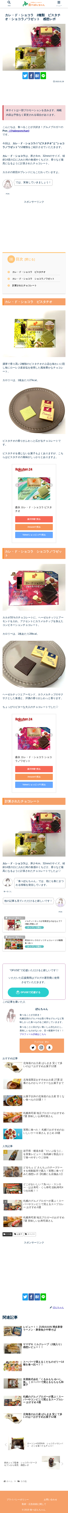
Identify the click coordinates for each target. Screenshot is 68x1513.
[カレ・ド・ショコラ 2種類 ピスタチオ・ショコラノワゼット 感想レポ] (37, 75)
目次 (19, 259)
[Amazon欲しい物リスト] (49, 1047)
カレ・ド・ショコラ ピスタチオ (29, 272)
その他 (8, 1234)
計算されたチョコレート (24, 285)
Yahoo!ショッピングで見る (34, 535)
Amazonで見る (34, 527)
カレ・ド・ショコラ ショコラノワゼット (33, 278)
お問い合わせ (50, 1499)
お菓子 (19, 1234)
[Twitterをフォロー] (33, 1047)
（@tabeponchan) (18, 130)
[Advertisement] (34, 93)
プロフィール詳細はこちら (33, 1034)
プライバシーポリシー (18, 1499)
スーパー (31, 1234)
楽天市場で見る (34, 519)
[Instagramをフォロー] (41, 1047)
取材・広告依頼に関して (34, 1504)
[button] (61, 752)
